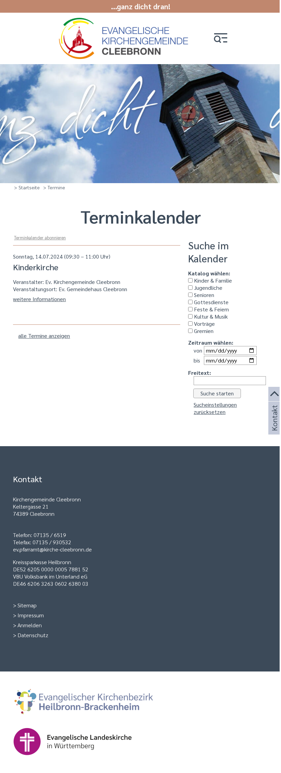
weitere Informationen (39, 298)
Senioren (203, 294)
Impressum (30, 615)
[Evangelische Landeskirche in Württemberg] (83, 758)
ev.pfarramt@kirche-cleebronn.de (52, 549)
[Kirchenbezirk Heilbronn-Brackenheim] (94, 718)
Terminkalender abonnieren (40, 237)
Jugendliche (207, 287)
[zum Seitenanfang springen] (274, 394)
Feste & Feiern (211, 309)
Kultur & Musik (210, 316)
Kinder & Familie (212, 280)
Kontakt (274, 426)
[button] (220, 39)
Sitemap (27, 605)
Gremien (203, 330)
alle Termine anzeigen (44, 335)
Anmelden (29, 625)
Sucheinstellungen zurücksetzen (215, 408)
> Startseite (27, 187)
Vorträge (204, 323)
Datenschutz (32, 635)
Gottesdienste (211, 302)
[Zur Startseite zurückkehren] (125, 21)
